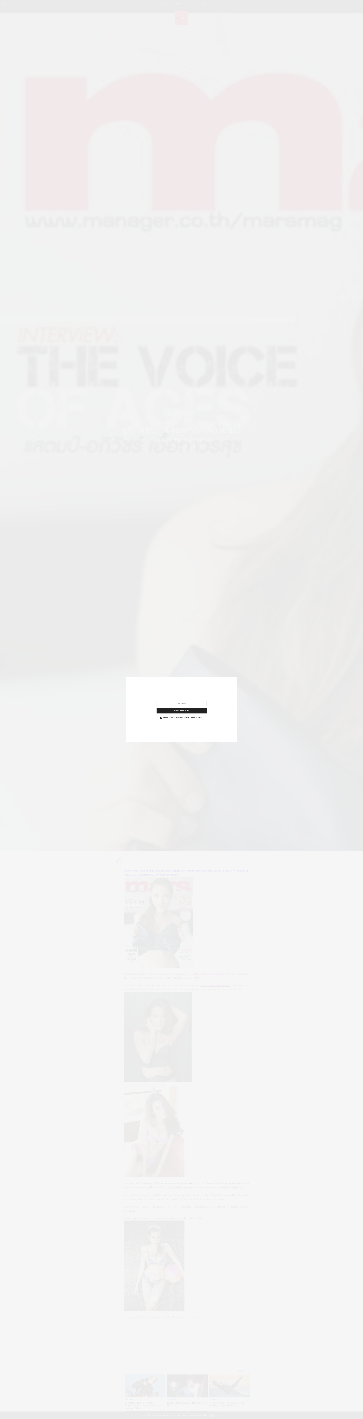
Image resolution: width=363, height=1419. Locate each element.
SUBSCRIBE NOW (181, 711)
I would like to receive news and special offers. (183, 718)
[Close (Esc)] (232, 681)
